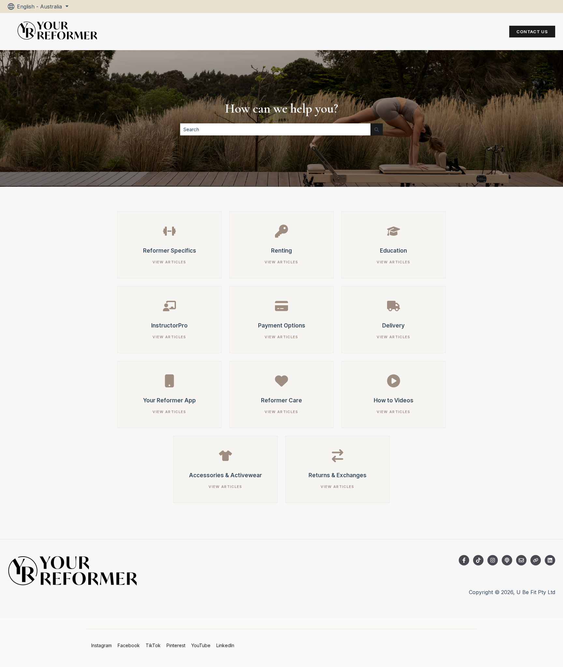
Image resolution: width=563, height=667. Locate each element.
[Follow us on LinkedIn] (550, 560)
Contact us (532, 31)
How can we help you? (281, 108)
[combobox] (275, 129)
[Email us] (521, 560)
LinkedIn (225, 645)
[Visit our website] (535, 560)
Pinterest (175, 645)
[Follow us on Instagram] (492, 560)
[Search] (376, 129)
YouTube (200, 645)
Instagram (101, 645)
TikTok (153, 645)
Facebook (129, 645)
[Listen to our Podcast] (507, 560)
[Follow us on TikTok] (478, 560)
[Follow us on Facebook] (464, 560)
